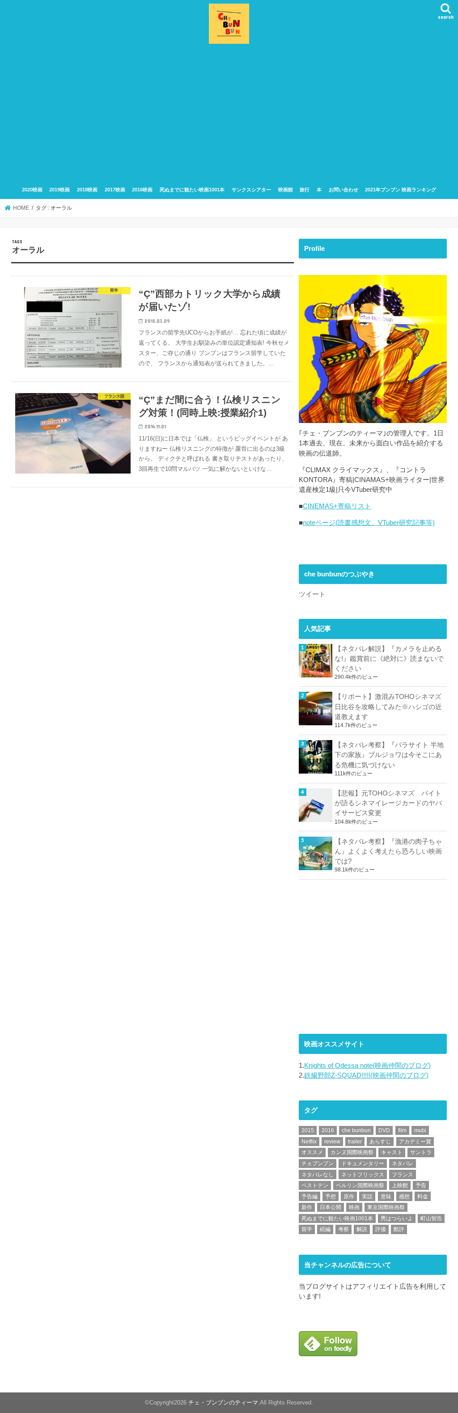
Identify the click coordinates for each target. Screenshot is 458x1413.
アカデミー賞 (415, 1141)
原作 (349, 1196)
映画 (354, 1207)
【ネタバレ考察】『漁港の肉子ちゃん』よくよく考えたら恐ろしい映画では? (388, 851)
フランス (402, 1175)
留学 (306, 1229)
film (402, 1130)
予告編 (309, 1196)
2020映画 (32, 189)
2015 (307, 1130)
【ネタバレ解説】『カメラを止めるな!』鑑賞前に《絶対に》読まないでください (389, 658)
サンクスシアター (251, 189)
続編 (325, 1229)
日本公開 (330, 1207)
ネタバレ (402, 1163)
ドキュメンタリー (362, 1163)
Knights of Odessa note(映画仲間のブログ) (367, 1065)
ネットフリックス (362, 1175)
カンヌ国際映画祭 (352, 1152)
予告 (421, 1185)
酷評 (399, 1229)
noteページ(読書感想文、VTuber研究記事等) (369, 522)
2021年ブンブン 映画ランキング (400, 189)
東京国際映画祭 (386, 1207)
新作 (306, 1207)
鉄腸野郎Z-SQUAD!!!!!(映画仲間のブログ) (366, 1075)
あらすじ (380, 1141)
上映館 (400, 1185)
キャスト (392, 1152)
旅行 (305, 189)
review (332, 1141)
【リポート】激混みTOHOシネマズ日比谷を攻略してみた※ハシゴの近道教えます (388, 706)
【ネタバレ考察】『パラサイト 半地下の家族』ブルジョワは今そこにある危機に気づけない (389, 754)
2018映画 (87, 189)
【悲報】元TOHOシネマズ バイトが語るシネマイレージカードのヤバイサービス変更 (388, 803)
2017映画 (115, 189)
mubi (420, 1130)
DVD (384, 1130)
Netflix (309, 1141)
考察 (343, 1229)
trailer (355, 1141)
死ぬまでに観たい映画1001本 (192, 189)
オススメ (312, 1152)
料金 (422, 1196)
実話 (367, 1196)
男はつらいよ (397, 1218)
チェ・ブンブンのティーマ (223, 1402)
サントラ (421, 1152)
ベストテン (314, 1185)
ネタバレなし (317, 1175)
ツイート (312, 594)
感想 (404, 1196)
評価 (380, 1229)
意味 (386, 1196)
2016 (328, 1130)
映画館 (285, 189)
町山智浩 (431, 1218)
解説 (361, 1229)
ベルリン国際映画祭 (360, 1185)
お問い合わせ (343, 189)
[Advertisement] (229, 113)
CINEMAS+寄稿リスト (337, 506)
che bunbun (356, 1130)
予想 (330, 1196)
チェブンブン (317, 1163)
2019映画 (59, 189)
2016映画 (142, 189)
